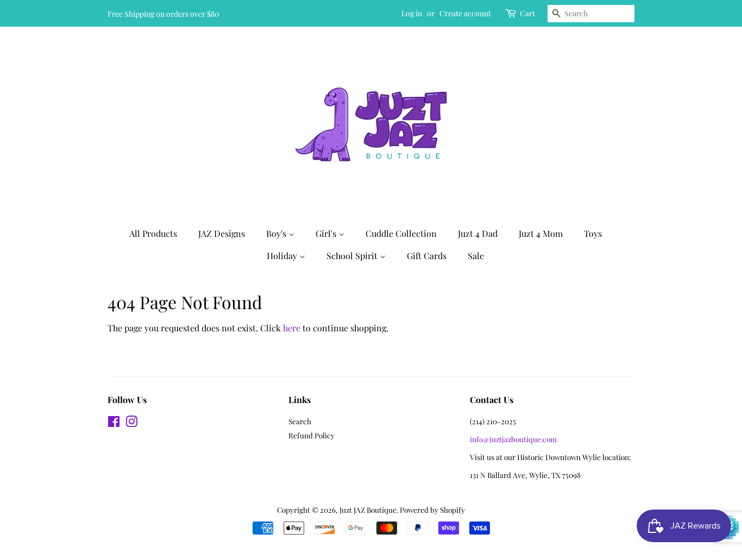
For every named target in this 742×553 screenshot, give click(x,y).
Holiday (283, 255)
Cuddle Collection (401, 233)
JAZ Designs (221, 233)
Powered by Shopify (432, 509)
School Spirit (353, 255)
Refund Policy (311, 435)
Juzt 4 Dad (478, 233)
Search (299, 421)
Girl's (327, 233)
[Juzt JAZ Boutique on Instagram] (131, 423)
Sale (476, 255)
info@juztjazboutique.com (513, 439)
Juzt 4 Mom (541, 233)
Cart (527, 13)
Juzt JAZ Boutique (368, 509)
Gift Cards (427, 255)
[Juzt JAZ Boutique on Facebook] (114, 423)
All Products (153, 233)
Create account (465, 13)
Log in (411, 13)
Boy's (277, 233)
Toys (593, 233)
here (291, 328)
